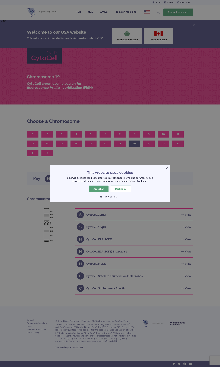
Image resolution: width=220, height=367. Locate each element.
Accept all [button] (99, 189)
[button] (110, 196)
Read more (142, 181)
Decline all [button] (120, 189)
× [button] (166, 168)
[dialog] (110, 183)
